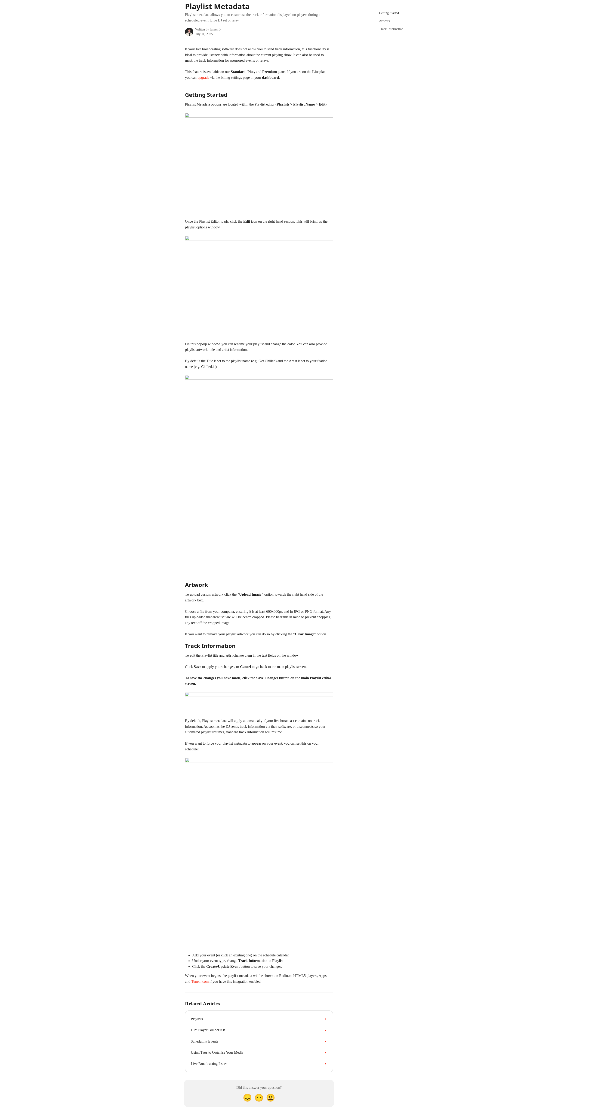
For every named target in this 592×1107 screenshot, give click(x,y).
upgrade (203, 77)
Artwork (384, 21)
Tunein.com (200, 981)
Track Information (391, 29)
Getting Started (389, 13)
